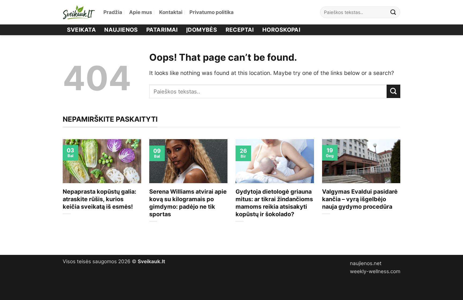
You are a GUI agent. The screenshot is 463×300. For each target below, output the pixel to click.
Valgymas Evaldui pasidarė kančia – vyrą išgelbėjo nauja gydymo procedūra (360, 199)
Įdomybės (201, 29)
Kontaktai (170, 12)
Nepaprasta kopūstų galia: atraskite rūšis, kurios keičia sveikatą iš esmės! (99, 199)
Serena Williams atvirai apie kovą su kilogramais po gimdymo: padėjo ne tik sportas (188, 203)
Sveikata (81, 29)
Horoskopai (281, 29)
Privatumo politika (211, 12)
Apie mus (140, 12)
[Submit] (393, 12)
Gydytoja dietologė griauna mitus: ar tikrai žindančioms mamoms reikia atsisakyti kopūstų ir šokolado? (274, 203)
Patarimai (162, 29)
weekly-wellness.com (375, 271)
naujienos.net (366, 263)
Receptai (240, 29)
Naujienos (121, 29)
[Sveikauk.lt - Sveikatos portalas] (79, 12)
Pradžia (112, 12)
